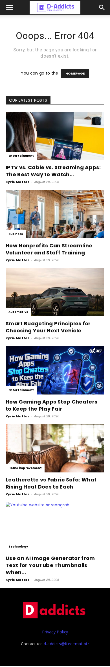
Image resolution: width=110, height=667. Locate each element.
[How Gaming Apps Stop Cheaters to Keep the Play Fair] (55, 370)
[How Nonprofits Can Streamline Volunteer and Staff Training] (55, 214)
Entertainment (21, 156)
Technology (18, 546)
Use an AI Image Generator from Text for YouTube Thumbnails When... (50, 565)
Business (15, 234)
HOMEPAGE (75, 73)
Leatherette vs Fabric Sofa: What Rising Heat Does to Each (51, 483)
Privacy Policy (55, 632)
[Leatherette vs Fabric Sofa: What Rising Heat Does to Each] (55, 448)
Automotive (18, 312)
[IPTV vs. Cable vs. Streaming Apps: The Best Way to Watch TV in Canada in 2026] (55, 136)
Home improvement (25, 468)
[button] (102, 7)
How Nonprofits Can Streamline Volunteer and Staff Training (49, 249)
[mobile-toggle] (10, 7)
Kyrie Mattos (18, 182)
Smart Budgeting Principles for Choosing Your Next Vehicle (48, 327)
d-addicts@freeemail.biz (66, 643)
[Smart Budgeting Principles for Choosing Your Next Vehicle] (55, 292)
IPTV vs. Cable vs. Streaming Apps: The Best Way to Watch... (53, 171)
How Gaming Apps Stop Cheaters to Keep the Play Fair (51, 405)
